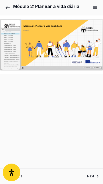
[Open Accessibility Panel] (11, 172)
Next (90, 176)
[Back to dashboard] (7, 7)
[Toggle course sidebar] (95, 7)
